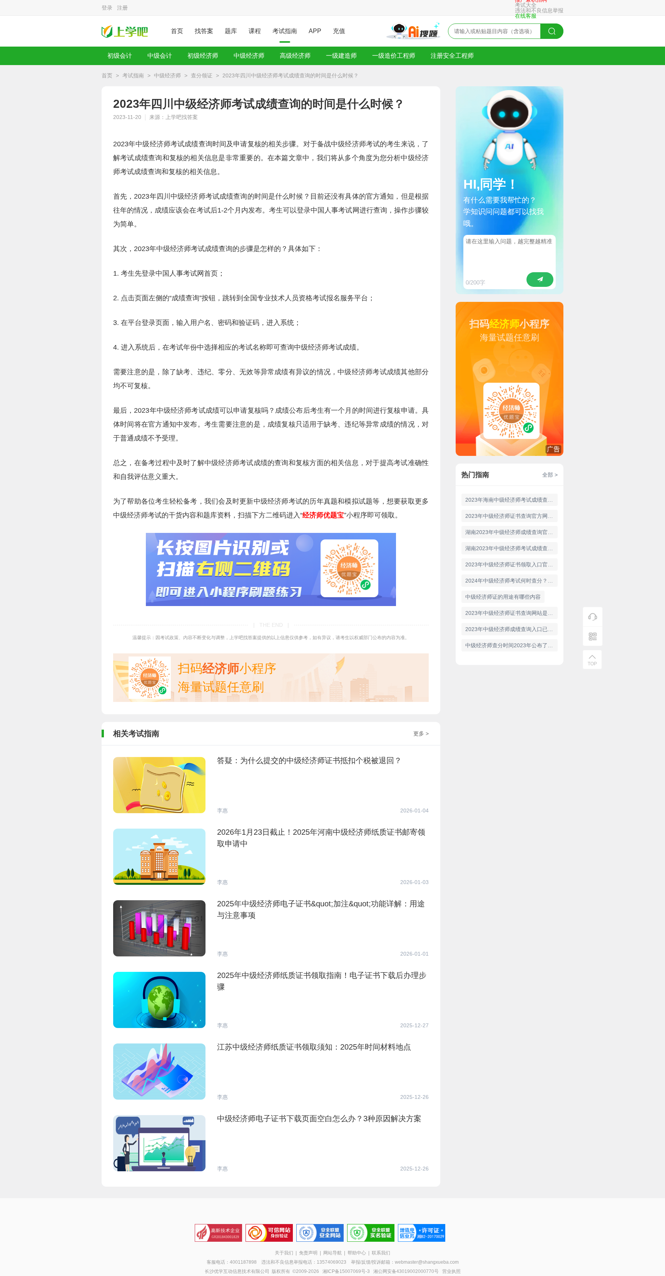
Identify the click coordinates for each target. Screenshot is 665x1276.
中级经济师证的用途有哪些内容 (503, 597)
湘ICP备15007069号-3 (346, 1271)
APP (315, 31)
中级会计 (159, 55)
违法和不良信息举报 (539, 10)
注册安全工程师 (452, 55)
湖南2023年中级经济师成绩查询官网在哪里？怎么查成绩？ (511, 532)
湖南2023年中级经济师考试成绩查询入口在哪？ (511, 548)
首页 (177, 31)
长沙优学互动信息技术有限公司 (237, 1271)
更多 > (421, 733)
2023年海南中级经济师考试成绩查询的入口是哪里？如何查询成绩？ (511, 500)
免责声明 (308, 1253)
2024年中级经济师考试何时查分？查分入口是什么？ (511, 581)
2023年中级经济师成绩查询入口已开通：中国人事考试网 (511, 629)
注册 (122, 8)
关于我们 (284, 1253)
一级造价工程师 (393, 55)
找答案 (204, 31)
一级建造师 (341, 55)
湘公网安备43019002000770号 (406, 1271)
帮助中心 (357, 1253)
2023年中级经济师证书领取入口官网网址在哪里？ (511, 564)
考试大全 (525, 5)
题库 (231, 31)
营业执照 (451, 1271)
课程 (255, 31)
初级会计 (119, 55)
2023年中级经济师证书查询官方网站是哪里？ (511, 516)
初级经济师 (202, 55)
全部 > (550, 474)
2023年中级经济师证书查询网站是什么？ (511, 613)
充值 (339, 31)
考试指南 (284, 31)
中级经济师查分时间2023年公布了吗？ (511, 645)
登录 (107, 8)
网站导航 (332, 1253)
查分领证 (201, 75)
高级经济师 (295, 55)
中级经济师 (249, 55)
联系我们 (381, 1253)
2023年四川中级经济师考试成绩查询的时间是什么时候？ (290, 75)
